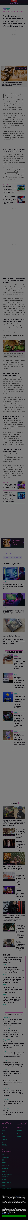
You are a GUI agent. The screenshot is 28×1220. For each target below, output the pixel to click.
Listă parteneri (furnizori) (5, 1213)
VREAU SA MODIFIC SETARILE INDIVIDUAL (13, 1217)
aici (18, 1201)
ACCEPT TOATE (14, 1215)
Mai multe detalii (18, 1196)
